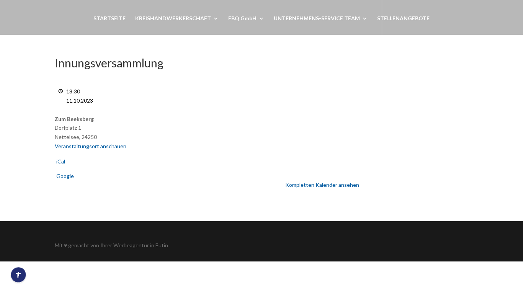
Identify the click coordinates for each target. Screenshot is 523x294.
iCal (60, 161)
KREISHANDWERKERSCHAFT (173, 18)
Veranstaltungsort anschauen (90, 146)
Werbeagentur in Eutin (140, 245)
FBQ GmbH (242, 18)
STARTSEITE (109, 18)
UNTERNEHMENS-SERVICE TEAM (317, 18)
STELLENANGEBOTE (403, 18)
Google (65, 176)
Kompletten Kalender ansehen (322, 184)
